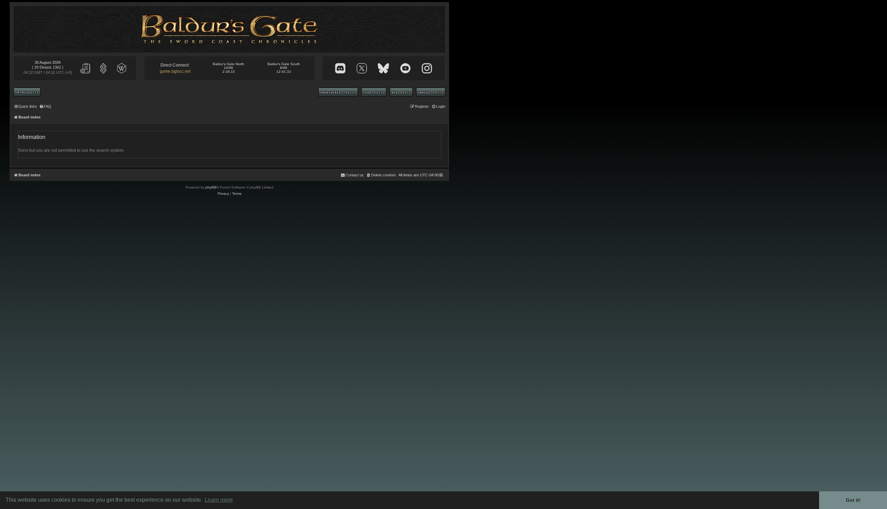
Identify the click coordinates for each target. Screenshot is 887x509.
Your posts (374, 92)
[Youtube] (405, 68)
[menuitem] (45, 106)
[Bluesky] (383, 68)
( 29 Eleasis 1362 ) (47, 67)
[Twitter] (362, 68)
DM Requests (27, 92)
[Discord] (340, 68)
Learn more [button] (219, 500)
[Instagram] (427, 68)
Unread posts (431, 92)
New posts (401, 92)
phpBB (211, 187)
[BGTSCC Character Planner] (85, 68)
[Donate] (103, 68)
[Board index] (229, 29)
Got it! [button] (853, 500)
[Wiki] (121, 68)
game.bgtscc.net (175, 71)
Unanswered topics (338, 92)
